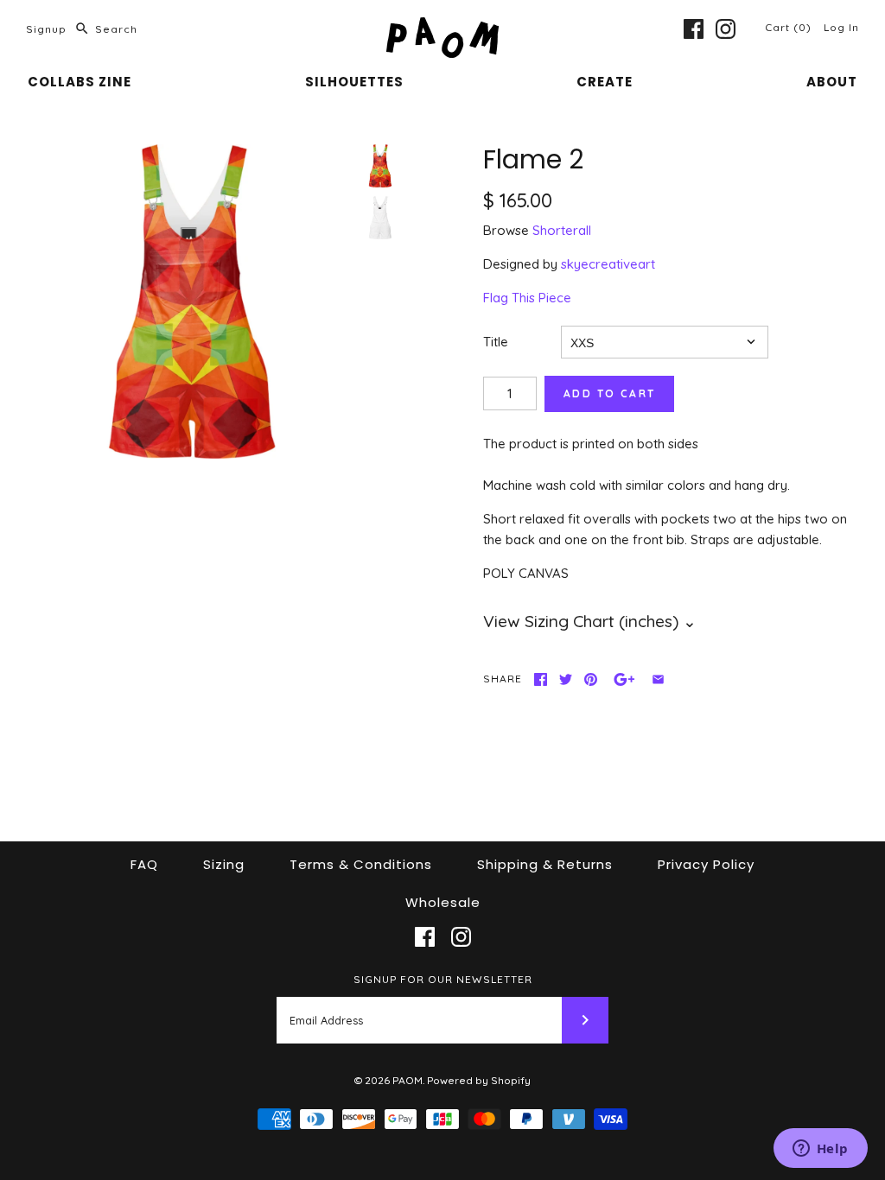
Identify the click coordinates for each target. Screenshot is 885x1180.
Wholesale (443, 902)
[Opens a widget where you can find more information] (820, 1149)
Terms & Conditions (361, 864)
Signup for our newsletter (442, 979)
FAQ (144, 864)
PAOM (407, 1080)
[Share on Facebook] (540, 679)
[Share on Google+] (624, 679)
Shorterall (561, 230)
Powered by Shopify (479, 1080)
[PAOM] (442, 27)
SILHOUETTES (354, 82)
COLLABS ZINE (79, 82)
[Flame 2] (192, 302)
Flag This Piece (527, 297)
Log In (841, 27)
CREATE (604, 82)
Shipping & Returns (545, 864)
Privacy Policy (706, 864)
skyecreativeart (608, 264)
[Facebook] (694, 29)
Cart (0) (790, 27)
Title (495, 341)
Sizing (224, 864)
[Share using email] (658, 679)
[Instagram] (725, 29)
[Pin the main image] (590, 679)
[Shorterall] (380, 217)
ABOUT (831, 82)
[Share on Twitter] (565, 679)
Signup (46, 28)
